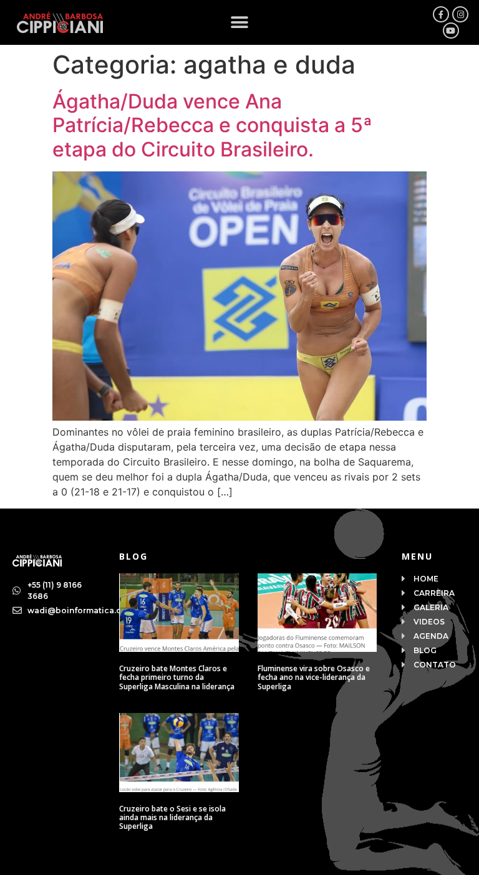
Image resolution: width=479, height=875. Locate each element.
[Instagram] (460, 14)
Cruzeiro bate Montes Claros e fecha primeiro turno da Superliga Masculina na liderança (177, 677)
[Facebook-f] (441, 14)
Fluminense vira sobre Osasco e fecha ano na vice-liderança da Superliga (314, 677)
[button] (240, 23)
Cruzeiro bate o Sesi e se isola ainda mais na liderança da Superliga (172, 817)
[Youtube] (451, 30)
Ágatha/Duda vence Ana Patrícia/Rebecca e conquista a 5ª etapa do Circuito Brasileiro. (212, 125)
